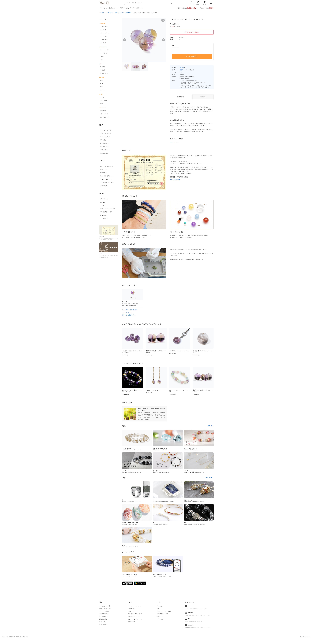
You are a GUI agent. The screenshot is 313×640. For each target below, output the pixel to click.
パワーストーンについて (106, 166)
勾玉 (101, 59)
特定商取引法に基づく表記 (22, 636)
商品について (103, 169)
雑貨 (101, 103)
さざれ (102, 97)
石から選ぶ (103, 140)
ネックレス (103, 29)
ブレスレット (103, 26)
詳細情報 (203, 96)
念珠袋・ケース (104, 73)
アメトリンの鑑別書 (175, 179)
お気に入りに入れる (193, 32)
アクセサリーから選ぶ (106, 130)
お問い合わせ (103, 185)
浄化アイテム (103, 100)
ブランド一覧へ (210, 477)
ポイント (102, 90)
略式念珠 (102, 66)
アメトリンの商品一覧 (128, 314)
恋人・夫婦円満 (130, 310)
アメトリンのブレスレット (129, 315)
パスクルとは (103, 199)
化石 (101, 83)
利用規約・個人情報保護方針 (8, 636)
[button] (124, 39)
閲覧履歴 (102, 202)
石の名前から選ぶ (104, 613)
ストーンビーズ (104, 49)
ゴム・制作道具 (104, 114)
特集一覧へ (211, 426)
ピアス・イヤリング (105, 33)
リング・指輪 (103, 36)
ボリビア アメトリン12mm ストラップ (132, 351)
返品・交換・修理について (107, 176)
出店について (103, 215)
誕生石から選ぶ (104, 146)
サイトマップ (103, 218)
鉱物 (101, 80)
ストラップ (103, 42)
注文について (103, 172)
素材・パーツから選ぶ (106, 133)
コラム (102, 205)
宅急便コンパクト (184, 70)
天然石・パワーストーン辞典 (107, 208)
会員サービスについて (106, 179)
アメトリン (173, 142)
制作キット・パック (105, 117)
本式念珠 (102, 70)
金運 (136, 310)
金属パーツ (103, 110)
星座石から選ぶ (104, 153)
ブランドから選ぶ (105, 136)
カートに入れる (193, 56)
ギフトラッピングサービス (107, 182)
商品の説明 (180, 96)
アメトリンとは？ (126, 312)
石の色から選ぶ (104, 143)
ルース (102, 56)
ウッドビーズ (103, 53)
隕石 (101, 86)
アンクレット (103, 39)
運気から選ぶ (103, 149)
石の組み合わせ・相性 (106, 212)
